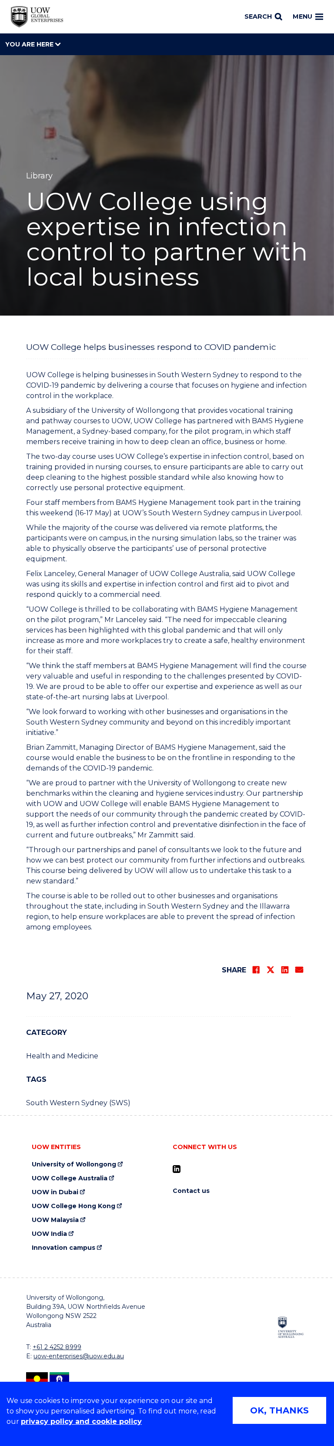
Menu (302, 16)
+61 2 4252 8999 (57, 1347)
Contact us (191, 1191)
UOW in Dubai (55, 1192)
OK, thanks (279, 1410)
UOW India (49, 1234)
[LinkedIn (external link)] (176, 1169)
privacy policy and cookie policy (81, 1421)
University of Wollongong (74, 1164)
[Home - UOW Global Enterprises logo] (37, 17)
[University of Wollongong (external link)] (291, 1327)
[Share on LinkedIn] (285, 970)
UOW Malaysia (55, 1220)
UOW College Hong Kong (73, 1206)
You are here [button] (30, 44)
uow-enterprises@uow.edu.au (78, 1356)
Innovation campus (63, 1248)
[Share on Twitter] (270, 970)
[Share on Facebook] (256, 970)
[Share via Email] (299, 970)
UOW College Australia (69, 1178)
